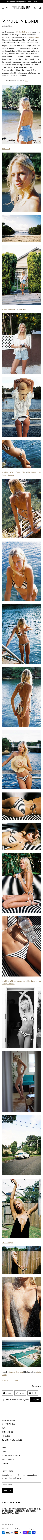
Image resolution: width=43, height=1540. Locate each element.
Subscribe (7, 1490)
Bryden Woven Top (9, 309)
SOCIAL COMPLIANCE (11, 1455)
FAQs (4, 1428)
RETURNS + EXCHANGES (12, 1440)
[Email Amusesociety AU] (2, 1502)
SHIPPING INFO (8, 1424)
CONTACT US (7, 1432)
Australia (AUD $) (7, 1524)
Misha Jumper (7, 1242)
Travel (16, 1380)
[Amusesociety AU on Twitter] (16, 1502)
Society (5, 1380)
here (26, 81)
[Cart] (40, 7)
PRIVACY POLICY (9, 1459)
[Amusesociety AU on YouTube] (19, 1502)
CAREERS (5, 1463)
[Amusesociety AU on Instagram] (8, 1502)
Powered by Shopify (27, 1529)
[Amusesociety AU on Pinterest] (10, 1502)
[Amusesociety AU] (21, 7)
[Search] (7, 7)
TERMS (5, 1451)
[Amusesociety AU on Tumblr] (13, 1502)
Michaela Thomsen (23, 32)
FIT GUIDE (6, 1436)
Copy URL (36, 1399)
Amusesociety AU (13, 1529)
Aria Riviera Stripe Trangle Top (13, 472)
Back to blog (36, 1386)
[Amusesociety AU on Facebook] (5, 1502)
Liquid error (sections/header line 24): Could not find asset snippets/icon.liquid (36, 8)
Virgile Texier (34, 37)
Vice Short (6, 149)
